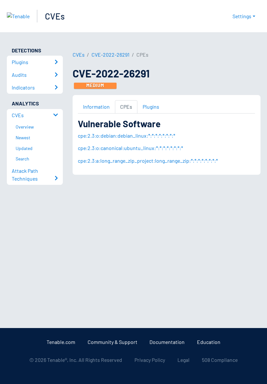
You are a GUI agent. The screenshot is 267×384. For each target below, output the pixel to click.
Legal (183, 360)
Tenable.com (61, 342)
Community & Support (112, 342)
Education (208, 342)
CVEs (55, 16)
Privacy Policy (149, 360)
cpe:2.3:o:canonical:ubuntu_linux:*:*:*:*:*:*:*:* (130, 148)
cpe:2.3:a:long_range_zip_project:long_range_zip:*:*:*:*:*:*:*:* (148, 161)
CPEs (126, 106)
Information (96, 106)
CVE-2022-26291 (110, 54)
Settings (241, 16)
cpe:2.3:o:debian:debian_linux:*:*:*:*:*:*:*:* (126, 135)
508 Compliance (220, 360)
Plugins (151, 106)
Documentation (167, 342)
